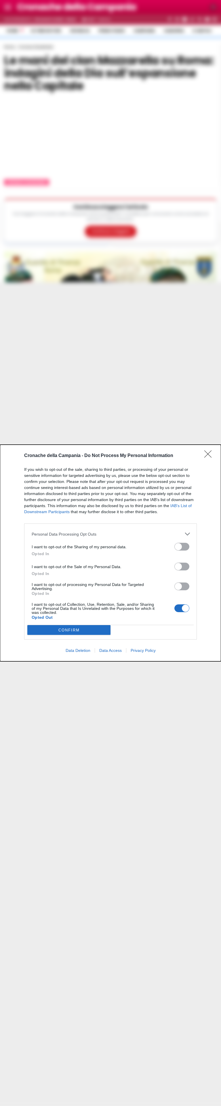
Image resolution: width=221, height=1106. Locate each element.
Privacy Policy (143, 650)
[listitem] (110, 534)
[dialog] (110, 553)
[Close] (209, 455)
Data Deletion (78, 650)
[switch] (181, 547)
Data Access (110, 650)
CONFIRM (69, 630)
